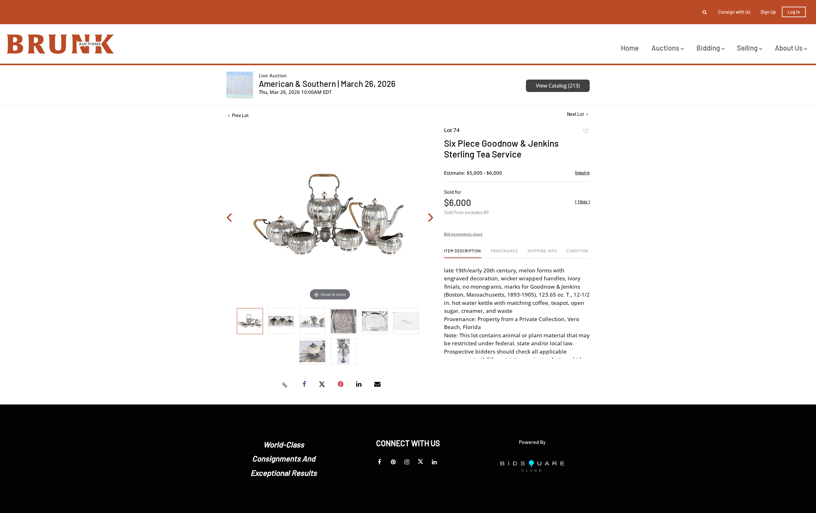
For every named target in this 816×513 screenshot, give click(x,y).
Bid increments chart (463, 234)
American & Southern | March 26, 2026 (327, 83)
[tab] (462, 253)
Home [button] (630, 48)
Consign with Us (734, 12)
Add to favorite (586, 131)
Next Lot (576, 114)
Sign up (768, 12)
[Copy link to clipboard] (285, 384)
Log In (794, 12)
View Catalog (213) (558, 85)
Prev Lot (240, 115)
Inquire (582, 172)
